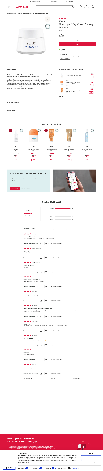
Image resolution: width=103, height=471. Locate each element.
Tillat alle (91, 453)
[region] (31, 40)
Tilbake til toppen (76, 378)
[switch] (41, 468)
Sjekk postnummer (65, 58)
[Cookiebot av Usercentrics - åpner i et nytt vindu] (9, 468)
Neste (53, 378)
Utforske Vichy (63, 97)
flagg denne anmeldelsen (56, 243)
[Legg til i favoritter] (47, 19)
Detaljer (75, 468)
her (48, 450)
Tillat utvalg (91, 458)
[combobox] (54, 6)
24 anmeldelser (70, 18)
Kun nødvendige (91, 462)
